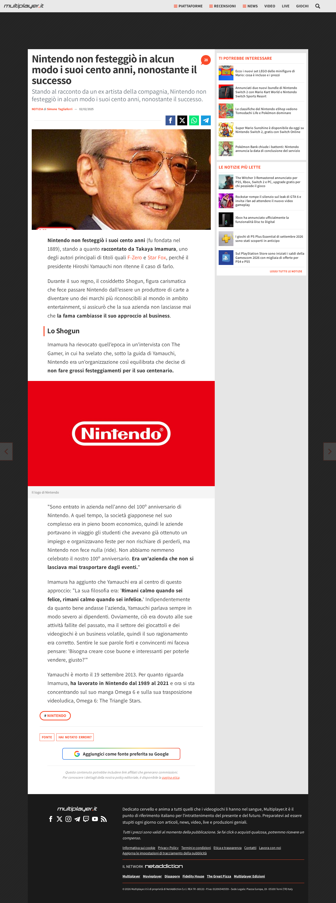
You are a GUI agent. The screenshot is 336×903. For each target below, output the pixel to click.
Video (269, 6)
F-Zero (134, 257)
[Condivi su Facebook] (170, 120)
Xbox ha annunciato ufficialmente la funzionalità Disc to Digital (262, 220)
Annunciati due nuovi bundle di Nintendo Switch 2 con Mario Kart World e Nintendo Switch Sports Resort (266, 92)
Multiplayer (131, 876)
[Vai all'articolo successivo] (6, 451)
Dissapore (172, 876)
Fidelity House (193, 876)
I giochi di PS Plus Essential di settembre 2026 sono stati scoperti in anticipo (269, 238)
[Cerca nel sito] (318, 6)
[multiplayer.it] (77, 808)
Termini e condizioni (196, 847)
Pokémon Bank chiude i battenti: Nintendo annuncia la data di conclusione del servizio (267, 149)
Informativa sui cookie (138, 847)
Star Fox (157, 257)
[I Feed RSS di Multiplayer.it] (104, 819)
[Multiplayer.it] (24, 6)
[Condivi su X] (182, 120)
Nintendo (55, 715)
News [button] (252, 6)
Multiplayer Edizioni (249, 876)
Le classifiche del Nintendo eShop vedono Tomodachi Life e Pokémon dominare (266, 111)
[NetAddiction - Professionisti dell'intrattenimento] (164, 867)
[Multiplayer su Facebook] (51, 819)
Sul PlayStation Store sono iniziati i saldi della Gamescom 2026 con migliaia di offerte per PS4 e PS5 (269, 257)
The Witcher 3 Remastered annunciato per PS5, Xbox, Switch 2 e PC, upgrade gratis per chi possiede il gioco (267, 182)
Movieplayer (152, 876)
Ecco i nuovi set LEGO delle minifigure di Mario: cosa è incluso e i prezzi (265, 73)
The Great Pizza (219, 876)
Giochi (302, 6)
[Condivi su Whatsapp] (194, 120)
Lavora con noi (270, 847)
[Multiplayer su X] (59, 819)
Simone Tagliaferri (60, 109)
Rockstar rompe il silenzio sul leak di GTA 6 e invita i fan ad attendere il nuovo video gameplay (268, 201)
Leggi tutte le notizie (286, 271)
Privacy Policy (168, 847)
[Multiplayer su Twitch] (86, 819)
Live (286, 6)
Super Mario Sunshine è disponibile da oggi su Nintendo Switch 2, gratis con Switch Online (269, 130)
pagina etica (170, 777)
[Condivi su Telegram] (206, 120)
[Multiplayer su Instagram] (68, 819)
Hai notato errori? (75, 737)
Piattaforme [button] (191, 6)
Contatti (250, 847)
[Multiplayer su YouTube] (95, 819)
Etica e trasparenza (228, 847)
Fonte (47, 737)
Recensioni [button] (225, 6)
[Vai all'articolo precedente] (330, 451)
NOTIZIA (37, 109)
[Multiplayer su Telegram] (77, 819)
